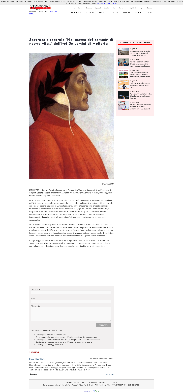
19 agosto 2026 (134, 102)
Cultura (126, 12)
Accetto (115, 3)
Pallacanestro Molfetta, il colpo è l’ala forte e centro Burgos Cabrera (141, 96)
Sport (150, 12)
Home (72, 8)
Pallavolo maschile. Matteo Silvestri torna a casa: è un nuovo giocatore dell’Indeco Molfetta (140, 65)
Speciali (98, 8)
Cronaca (102, 12)
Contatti (149, 8)
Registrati (133, 8)
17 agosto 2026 (134, 59)
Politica (115, 12)
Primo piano (76, 12)
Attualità (138, 12)
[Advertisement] (71, 266)
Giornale (89, 8)
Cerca (80, 8)
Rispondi (110, 374)
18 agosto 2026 (134, 49)
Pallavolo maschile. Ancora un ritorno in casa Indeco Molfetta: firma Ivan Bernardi (140, 107)
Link (114, 8)
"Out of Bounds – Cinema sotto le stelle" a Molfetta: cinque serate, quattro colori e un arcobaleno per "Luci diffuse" (140, 77)
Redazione (122, 8)
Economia (90, 12)
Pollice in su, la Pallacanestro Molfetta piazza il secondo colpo (140, 85)
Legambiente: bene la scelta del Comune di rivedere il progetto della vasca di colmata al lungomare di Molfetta (140, 55)
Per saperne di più (103, 3)
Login (141, 8)
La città (106, 8)
